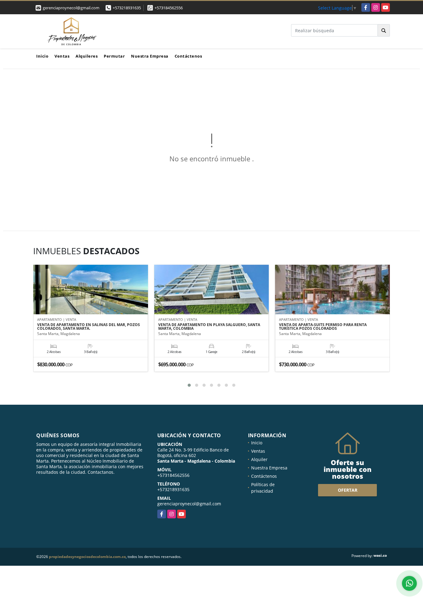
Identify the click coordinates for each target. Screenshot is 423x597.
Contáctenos (188, 56)
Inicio (42, 56)
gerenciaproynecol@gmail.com (189, 504)
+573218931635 (127, 8)
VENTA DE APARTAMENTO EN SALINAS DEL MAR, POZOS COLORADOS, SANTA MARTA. (88, 326)
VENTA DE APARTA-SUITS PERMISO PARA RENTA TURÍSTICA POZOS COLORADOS (323, 326)
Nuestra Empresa (149, 56)
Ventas (62, 56)
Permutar (114, 56)
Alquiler (259, 459)
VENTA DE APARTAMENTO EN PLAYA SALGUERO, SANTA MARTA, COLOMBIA (209, 326)
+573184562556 (169, 8)
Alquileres (87, 56)
